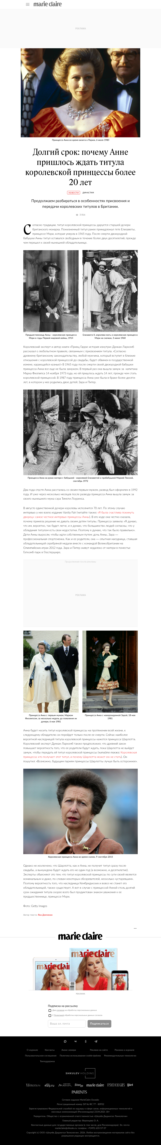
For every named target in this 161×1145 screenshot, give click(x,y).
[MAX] (65, 1041)
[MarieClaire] (48, 3)
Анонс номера (68, 1050)
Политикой (59, 1015)
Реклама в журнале (124, 1050)
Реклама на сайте (99, 1050)
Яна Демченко (45, 915)
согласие (60, 1010)
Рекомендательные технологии (120, 1056)
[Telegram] (96, 1041)
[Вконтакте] (75, 1041)
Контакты (50, 1050)
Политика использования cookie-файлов (80, 1056)
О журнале (32, 1050)
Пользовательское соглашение (40, 1056)
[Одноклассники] (86, 1041)
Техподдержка (47, 1061)
